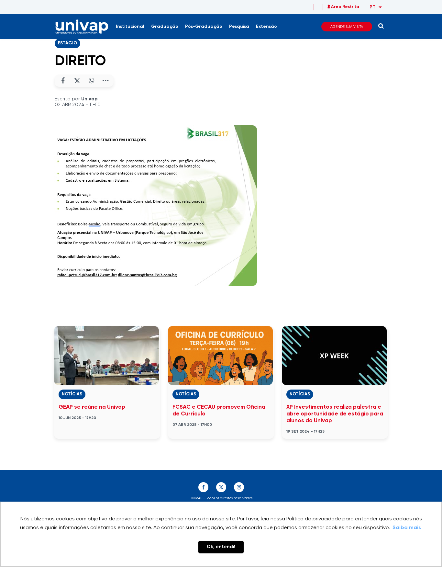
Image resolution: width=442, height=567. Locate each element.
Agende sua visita (346, 26)
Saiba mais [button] (406, 527)
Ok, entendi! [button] (221, 547)
